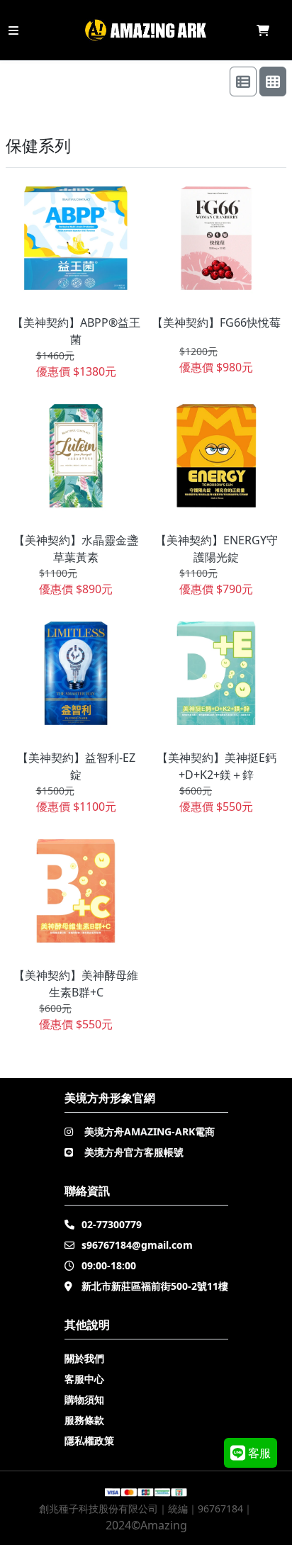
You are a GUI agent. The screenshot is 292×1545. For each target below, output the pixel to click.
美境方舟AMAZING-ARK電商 (149, 1131)
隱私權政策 (89, 1440)
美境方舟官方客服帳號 (134, 1152)
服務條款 (84, 1420)
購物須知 (84, 1399)
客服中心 (84, 1379)
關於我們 (84, 1358)
